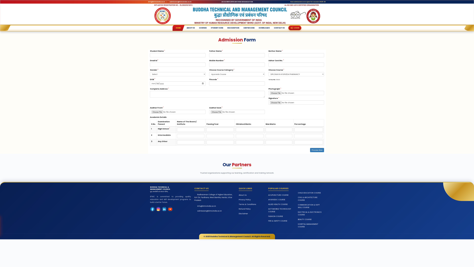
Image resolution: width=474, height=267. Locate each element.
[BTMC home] (237, 14)
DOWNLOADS (264, 28)
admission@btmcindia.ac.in (180, 2)
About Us (243, 195)
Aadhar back (215, 107)
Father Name (216, 51)
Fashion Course (275, 216)
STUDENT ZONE (217, 28)
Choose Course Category (221, 70)
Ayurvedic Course (276, 200)
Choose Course (276, 70)
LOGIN (296, 28)
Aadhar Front (157, 107)
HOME (178, 28)
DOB (152, 79)
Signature (273, 98)
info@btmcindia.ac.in (156, 2)
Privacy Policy (245, 200)
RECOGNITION (233, 28)
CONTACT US (279, 28)
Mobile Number (217, 60)
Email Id (154, 60)
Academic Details (158, 117)
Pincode (213, 79)
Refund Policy (245, 209)
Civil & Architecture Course (307, 198)
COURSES (203, 28)
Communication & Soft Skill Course (309, 206)
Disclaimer (243, 213)
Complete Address (159, 89)
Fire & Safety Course (277, 221)
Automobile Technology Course (279, 210)
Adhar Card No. (276, 60)
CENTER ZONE (249, 28)
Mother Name (275, 51)
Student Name (157, 51)
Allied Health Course (278, 204)
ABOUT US (191, 28)
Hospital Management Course (308, 225)
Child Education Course (309, 193)
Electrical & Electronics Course (309, 213)
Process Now (317, 150)
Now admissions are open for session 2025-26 (308, 2)
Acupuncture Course (278, 195)
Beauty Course (305, 219)
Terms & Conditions (247, 204)
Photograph (274, 89)
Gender (154, 70)
